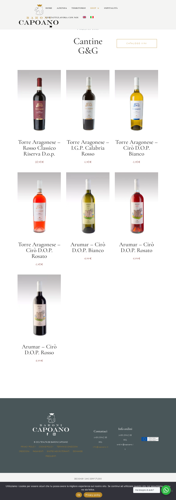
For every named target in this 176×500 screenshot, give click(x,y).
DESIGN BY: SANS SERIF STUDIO (88, 479)
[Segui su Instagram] (54, 434)
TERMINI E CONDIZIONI (67, 446)
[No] (171, 491)
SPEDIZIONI (24, 451)
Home (49, 8)
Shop (93, 8)
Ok (78, 494)
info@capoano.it (100, 447)
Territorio (79, 8)
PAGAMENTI (38, 451)
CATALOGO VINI (136, 43)
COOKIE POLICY (46, 446)
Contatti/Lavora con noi (62, 17)
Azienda (62, 8)
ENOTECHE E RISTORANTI (58, 451)
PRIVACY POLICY (28, 446)
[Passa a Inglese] (84, 21)
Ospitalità (111, 8)
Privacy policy (93, 494)
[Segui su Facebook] (47, 434)
